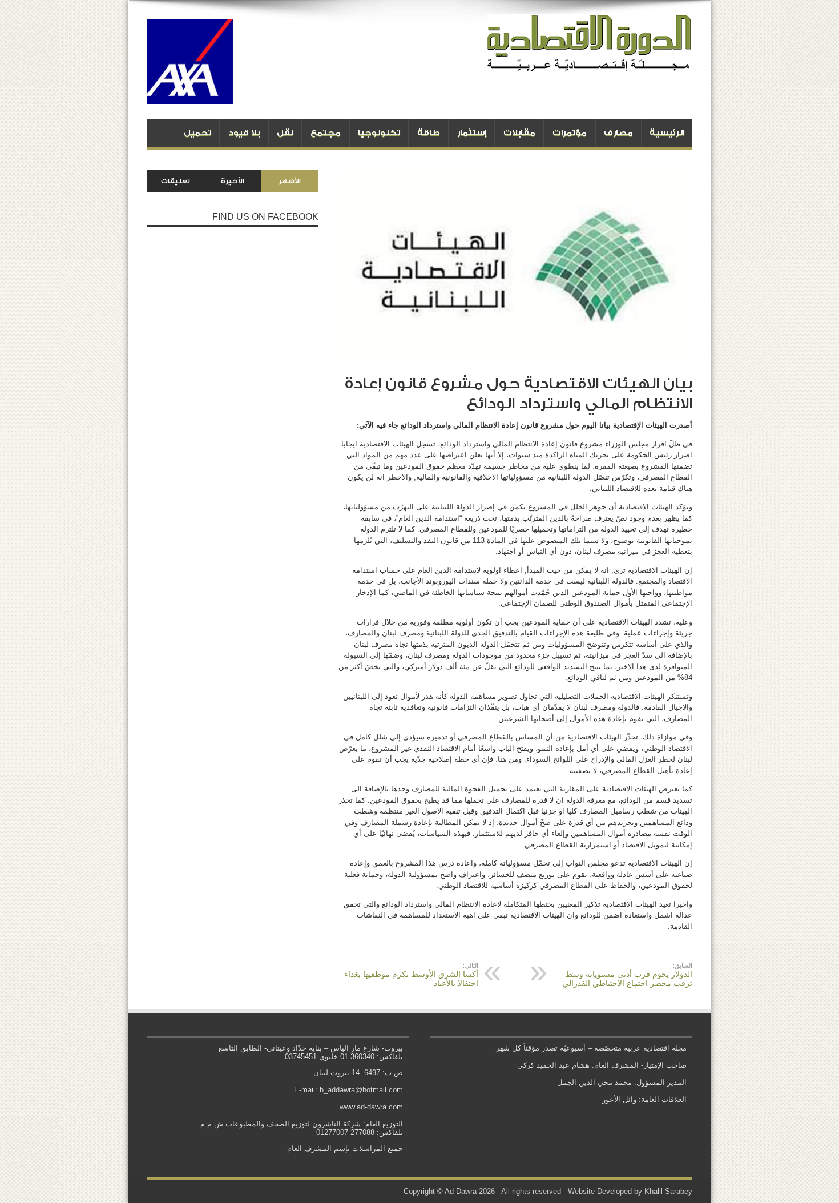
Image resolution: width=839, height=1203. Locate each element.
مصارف (618, 133)
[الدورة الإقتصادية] (589, 63)
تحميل (197, 133)
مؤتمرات (569, 133)
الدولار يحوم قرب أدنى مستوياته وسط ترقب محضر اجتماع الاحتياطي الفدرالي (627, 975)
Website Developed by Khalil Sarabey (630, 1191)
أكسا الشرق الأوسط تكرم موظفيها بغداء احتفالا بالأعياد (411, 975)
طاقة (428, 133)
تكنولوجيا (379, 133)
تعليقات (175, 181)
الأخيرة (232, 181)
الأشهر (290, 181)
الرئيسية (667, 133)
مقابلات (519, 133)
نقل (285, 133)
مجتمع (325, 133)
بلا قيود (244, 133)
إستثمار (471, 133)
